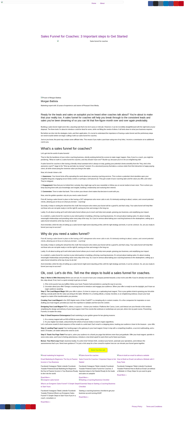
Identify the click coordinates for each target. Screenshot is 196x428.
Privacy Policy (137, 406)
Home (94, 3)
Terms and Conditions (154, 406)
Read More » (45, 377)
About (102, 3)
